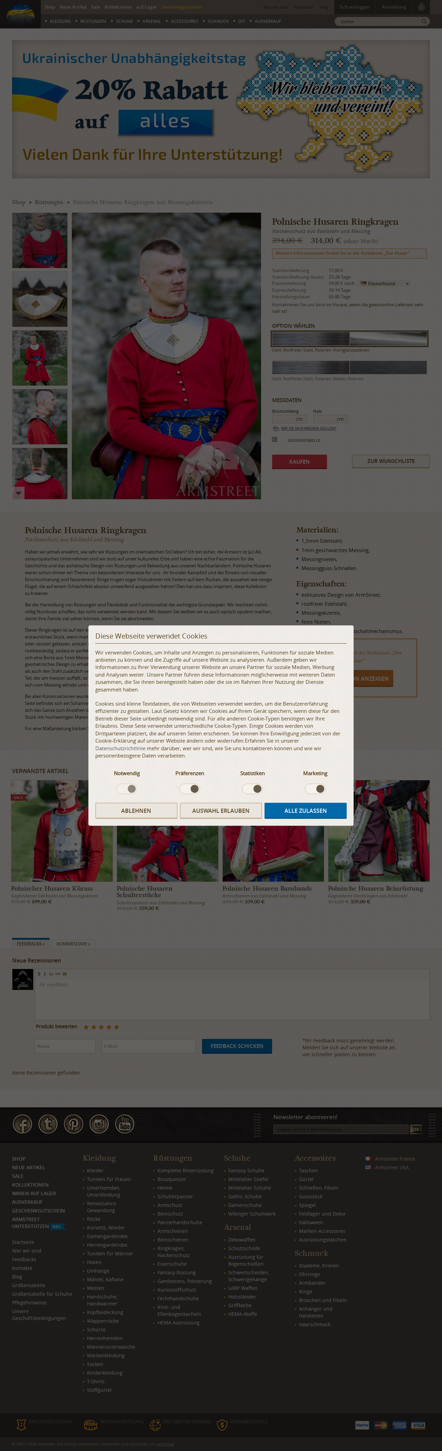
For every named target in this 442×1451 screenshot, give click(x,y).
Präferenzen (189, 773)
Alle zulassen (306, 811)
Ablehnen (136, 811)
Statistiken (252, 773)
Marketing (315, 773)
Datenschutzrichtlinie (120, 747)
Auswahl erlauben (221, 811)
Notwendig (127, 773)
